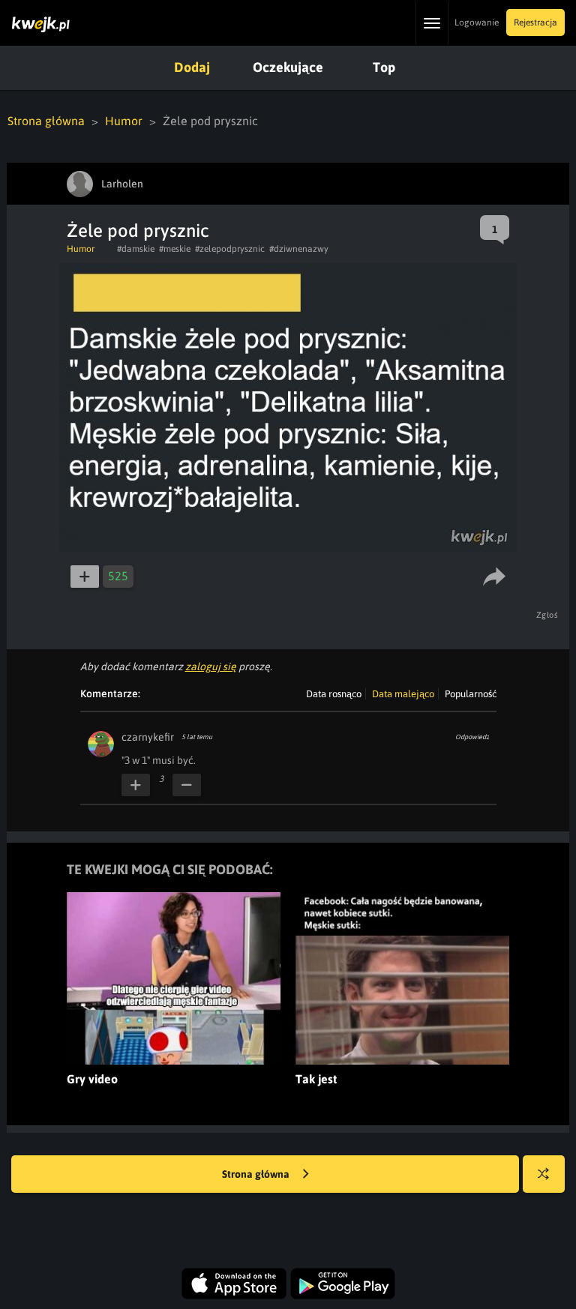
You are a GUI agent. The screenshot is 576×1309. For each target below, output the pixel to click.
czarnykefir (148, 737)
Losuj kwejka (544, 1174)
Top (384, 67)
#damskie (135, 249)
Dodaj (192, 67)
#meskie (174, 249)
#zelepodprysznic (230, 249)
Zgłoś (547, 614)
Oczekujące (288, 67)
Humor (123, 120)
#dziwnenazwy (298, 249)
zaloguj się (210, 666)
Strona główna (46, 120)
